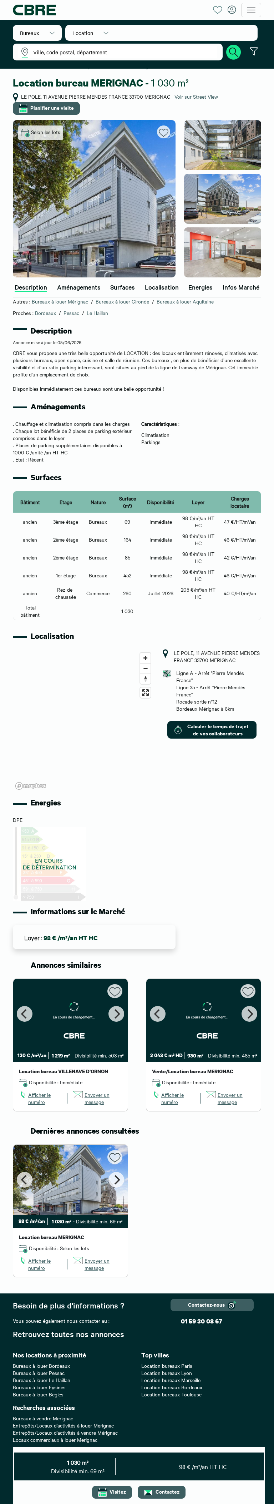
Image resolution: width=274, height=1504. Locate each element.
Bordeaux (45, 312)
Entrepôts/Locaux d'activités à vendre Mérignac (65, 1432)
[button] (37, 33)
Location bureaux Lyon (166, 1372)
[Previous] (24, 1014)
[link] (40, 1098)
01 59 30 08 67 (201, 1321)
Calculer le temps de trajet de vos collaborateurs (218, 729)
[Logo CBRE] (110, 10)
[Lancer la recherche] (233, 51)
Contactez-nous (206, 1304)
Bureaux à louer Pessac (39, 1372)
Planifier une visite (52, 107)
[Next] (116, 1014)
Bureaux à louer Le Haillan (41, 1380)
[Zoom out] (145, 668)
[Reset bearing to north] (145, 679)
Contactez (167, 1491)
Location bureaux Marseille (171, 1380)
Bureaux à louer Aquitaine (185, 301)
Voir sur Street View (196, 96)
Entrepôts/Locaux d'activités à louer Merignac (63, 1425)
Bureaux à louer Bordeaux (41, 1365)
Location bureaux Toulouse (171, 1394)
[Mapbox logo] (30, 786)
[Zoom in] (145, 658)
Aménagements (79, 287)
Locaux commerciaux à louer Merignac (55, 1439)
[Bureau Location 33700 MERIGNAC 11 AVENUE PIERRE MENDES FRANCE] (94, 198)
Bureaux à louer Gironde (122, 301)
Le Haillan (97, 312)
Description (31, 287)
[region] (83, 720)
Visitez (118, 1491)
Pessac (71, 312)
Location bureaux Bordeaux (171, 1387)
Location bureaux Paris (166, 1365)
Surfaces (122, 287)
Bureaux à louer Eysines (39, 1387)
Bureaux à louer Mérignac (60, 301)
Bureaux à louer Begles (38, 1394)
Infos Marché (241, 287)
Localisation (162, 287)
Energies (200, 287)
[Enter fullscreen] (145, 692)
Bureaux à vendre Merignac (43, 1418)
